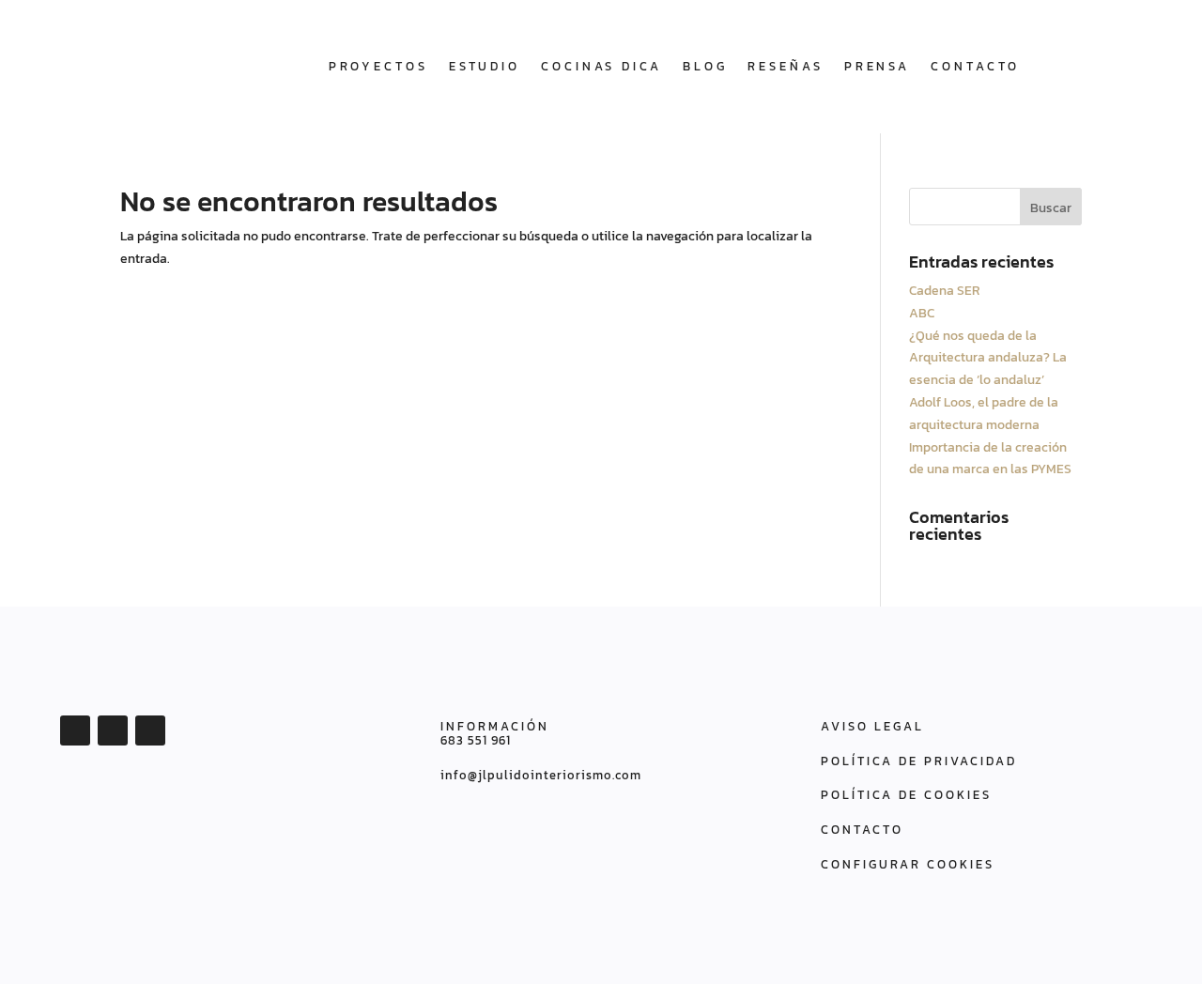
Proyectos (378, 66)
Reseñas (785, 66)
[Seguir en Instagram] (150, 730)
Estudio (484, 66)
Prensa (877, 66)
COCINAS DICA (601, 66)
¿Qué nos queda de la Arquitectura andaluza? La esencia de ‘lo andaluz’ (988, 358)
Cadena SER (944, 290)
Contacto (975, 66)
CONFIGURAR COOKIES (907, 864)
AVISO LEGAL (872, 726)
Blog (705, 66)
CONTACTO (862, 829)
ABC (921, 313)
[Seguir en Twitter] (113, 730)
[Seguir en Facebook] (75, 730)
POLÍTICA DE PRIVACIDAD (919, 761)
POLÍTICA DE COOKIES (906, 795)
